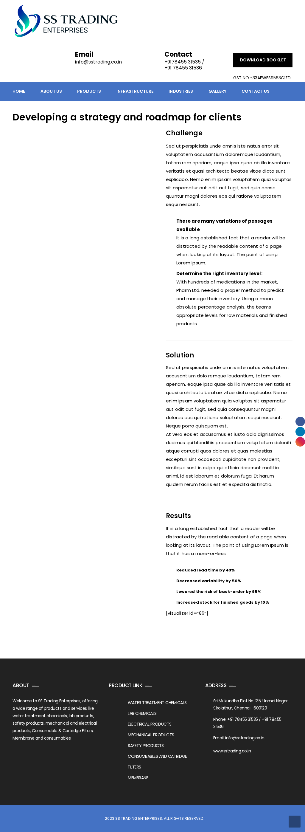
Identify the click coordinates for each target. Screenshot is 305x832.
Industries (181, 91)
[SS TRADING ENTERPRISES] (66, 21)
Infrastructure (134, 91)
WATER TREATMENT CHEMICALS (157, 703)
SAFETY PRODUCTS (146, 746)
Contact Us (256, 91)
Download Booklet (263, 60)
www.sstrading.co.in (232, 751)
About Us (51, 91)
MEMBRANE (138, 778)
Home (19, 91)
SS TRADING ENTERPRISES (138, 818)
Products (89, 91)
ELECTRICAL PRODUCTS (150, 724)
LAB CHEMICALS (142, 713)
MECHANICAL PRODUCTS (151, 735)
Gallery (217, 91)
